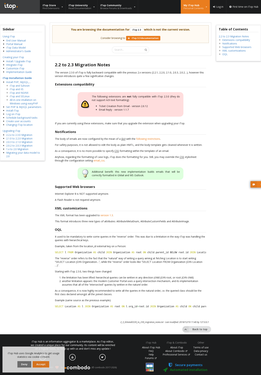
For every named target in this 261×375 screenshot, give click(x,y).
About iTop (176, 347)
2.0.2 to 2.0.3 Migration (19, 145)
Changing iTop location (19, 124)
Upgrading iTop (11, 130)
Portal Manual (14, 44)
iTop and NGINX (19, 92)
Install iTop (12, 110)
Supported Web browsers (236, 47)
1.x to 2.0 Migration (17, 149)
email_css (99, 160)
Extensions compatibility (236, 40)
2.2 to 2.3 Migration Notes (234, 36)
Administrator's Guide (18, 51)
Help (151, 354)
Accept (40, 364)
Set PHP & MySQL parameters (23, 107)
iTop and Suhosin (20, 85)
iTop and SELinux (19, 96)
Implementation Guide (19, 72)
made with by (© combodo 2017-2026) (79, 367)
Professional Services (175, 354)
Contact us (201, 354)
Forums (149, 358)
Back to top (199, 329)
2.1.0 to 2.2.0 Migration (19, 138)
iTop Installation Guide (17, 78)
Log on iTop (13, 114)
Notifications (229, 43)
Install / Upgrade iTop (18, 61)
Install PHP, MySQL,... (18, 82)
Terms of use (201, 347)
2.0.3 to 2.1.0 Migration (19, 142)
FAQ (151, 351)
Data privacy (201, 351)
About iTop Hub (151, 347)
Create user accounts (18, 121)
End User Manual (16, 40)
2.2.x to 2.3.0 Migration (19, 135)
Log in (219, 6)
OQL (225, 54)
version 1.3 (106, 215)
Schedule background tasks (21, 117)
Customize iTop (15, 68)
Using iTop (9, 36)
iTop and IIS (16, 89)
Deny (24, 364)
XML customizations (234, 50)
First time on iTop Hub (245, 6)
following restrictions (148, 138)
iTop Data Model (16, 47)
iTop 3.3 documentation (145, 38)
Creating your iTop (13, 57)
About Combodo (175, 351)
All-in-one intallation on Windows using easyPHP (24, 101)
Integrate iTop (14, 65)
